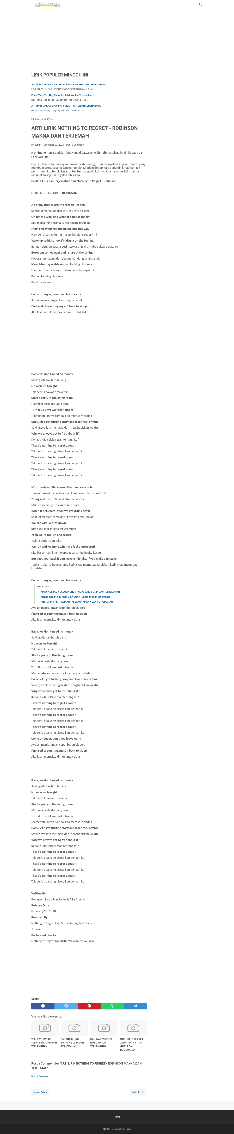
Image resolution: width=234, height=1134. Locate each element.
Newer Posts (40, 1092)
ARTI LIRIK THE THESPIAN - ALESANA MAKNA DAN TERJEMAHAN (77, 601)
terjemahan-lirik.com (121, 1129)
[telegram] (135, 1006)
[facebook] (42, 1006)
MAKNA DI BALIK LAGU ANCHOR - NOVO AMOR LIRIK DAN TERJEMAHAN (80, 591)
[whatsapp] (112, 1006)
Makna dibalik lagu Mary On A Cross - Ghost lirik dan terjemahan (75, 596)
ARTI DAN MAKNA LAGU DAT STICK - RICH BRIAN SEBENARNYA (66, 105)
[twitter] (66, 1006)
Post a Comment (75, 144)
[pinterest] (89, 1006)
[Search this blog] (201, 4)
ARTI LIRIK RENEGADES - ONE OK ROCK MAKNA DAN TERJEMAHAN (68, 84)
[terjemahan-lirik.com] (47, 4)
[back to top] (227, 1126)
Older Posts (138, 1092)
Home (117, 1117)
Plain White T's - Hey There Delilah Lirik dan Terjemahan (61, 95)
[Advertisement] (117, 38)
